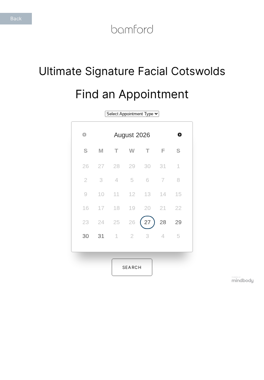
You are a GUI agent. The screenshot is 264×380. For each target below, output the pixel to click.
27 (147, 222)
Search (132, 267)
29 (178, 222)
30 (85, 236)
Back (16, 18)
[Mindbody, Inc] (243, 281)
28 (163, 222)
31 (101, 236)
